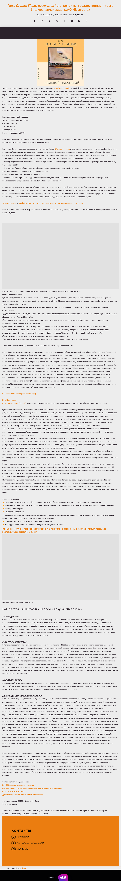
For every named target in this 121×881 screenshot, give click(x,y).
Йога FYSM (113, 33)
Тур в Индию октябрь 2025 (73, 33)
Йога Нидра (97, 33)
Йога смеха (13, 33)
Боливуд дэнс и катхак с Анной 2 (39, 33)
